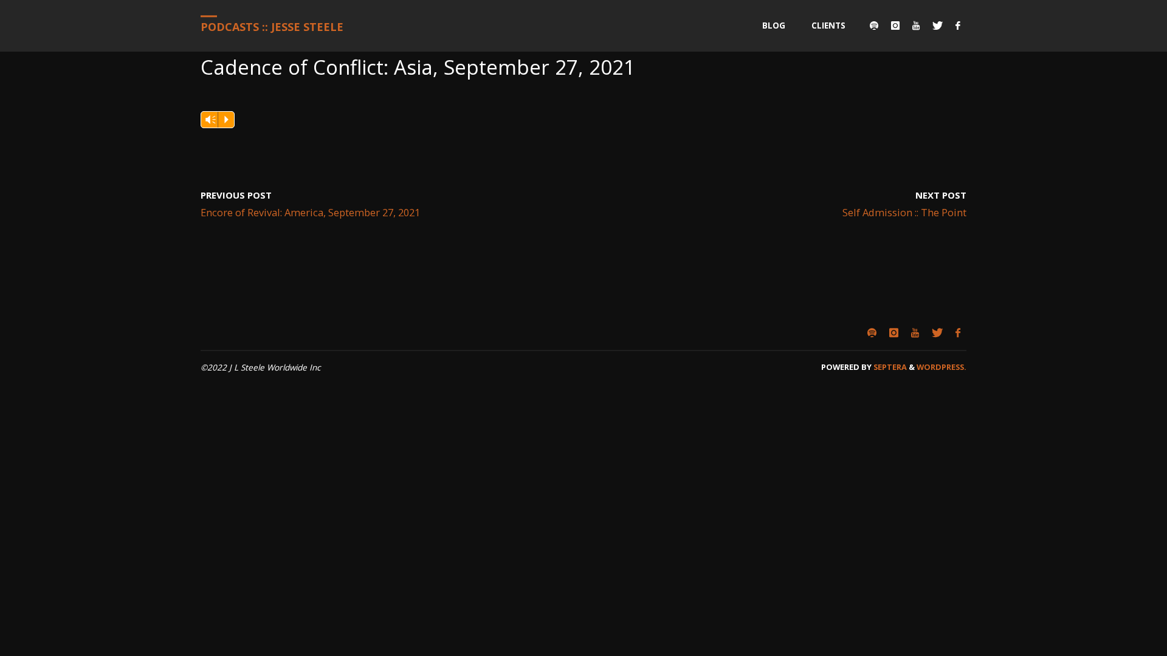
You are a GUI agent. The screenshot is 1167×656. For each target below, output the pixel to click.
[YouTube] (916, 26)
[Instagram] (895, 26)
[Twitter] (937, 26)
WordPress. (941, 366)
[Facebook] (957, 26)
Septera (889, 366)
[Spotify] (873, 26)
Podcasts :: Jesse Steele (272, 26)
